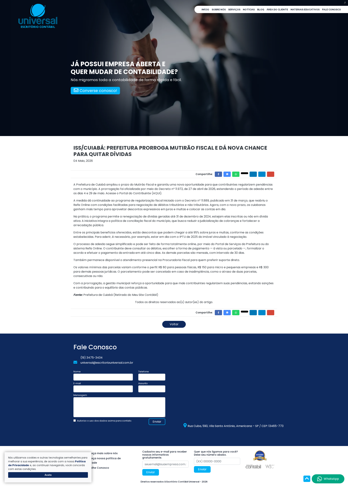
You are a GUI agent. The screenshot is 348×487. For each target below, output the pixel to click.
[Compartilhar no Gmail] (270, 174)
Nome (77, 371)
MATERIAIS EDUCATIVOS (305, 9)
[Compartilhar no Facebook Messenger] (227, 174)
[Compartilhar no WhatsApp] (235, 174)
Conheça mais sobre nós (101, 453)
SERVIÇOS (234, 9)
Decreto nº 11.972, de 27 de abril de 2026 (187, 189)
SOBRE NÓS (219, 9)
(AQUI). (157, 193)
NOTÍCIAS (249, 9)
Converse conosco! (97, 90)
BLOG (260, 9)
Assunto (143, 383)
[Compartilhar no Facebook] (218, 174)
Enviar (157, 422)
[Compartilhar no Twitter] (244, 173)
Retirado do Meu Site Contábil (136, 295)
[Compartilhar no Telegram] (262, 174)
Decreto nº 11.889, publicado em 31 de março (216, 200)
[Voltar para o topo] (307, 479)
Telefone (143, 371)
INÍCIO (205, 9)
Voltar (174, 324)
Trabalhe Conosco (96, 468)
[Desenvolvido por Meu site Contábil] (253, 466)
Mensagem (80, 395)
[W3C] (270, 466)
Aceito (48, 475)
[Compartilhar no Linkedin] (253, 174)
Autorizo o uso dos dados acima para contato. (104, 420)
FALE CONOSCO (331, 9)
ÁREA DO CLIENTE (277, 9)
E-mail (77, 383)
